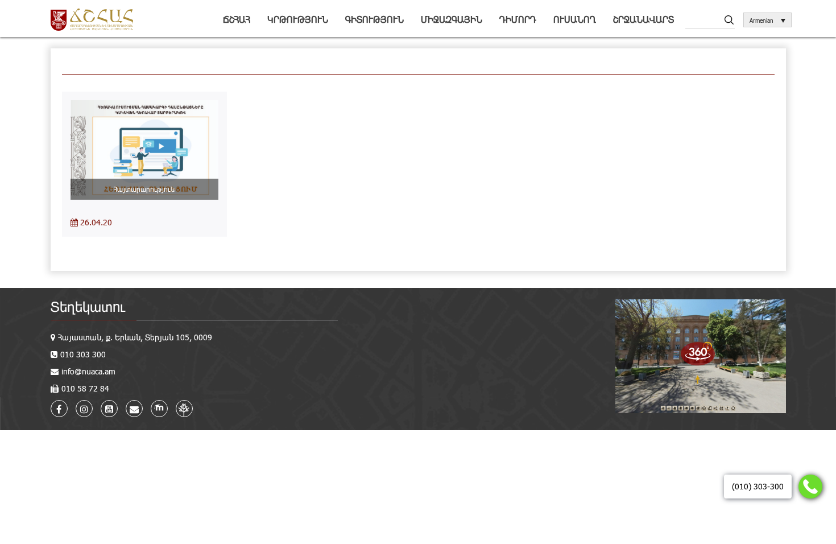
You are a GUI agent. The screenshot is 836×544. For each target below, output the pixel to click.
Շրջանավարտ (643, 19)
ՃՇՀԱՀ (236, 19)
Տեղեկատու (88, 306)
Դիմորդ (517, 19)
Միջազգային (451, 19)
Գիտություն (374, 19)
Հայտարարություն (144, 189)
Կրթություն (297, 19)
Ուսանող (574, 19)
